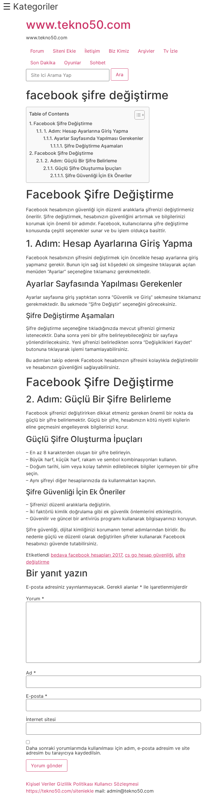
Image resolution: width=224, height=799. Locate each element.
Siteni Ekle (64, 51)
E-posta (36, 696)
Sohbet (98, 62)
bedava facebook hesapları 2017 (86, 555)
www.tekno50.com (78, 24)
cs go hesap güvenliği (149, 555)
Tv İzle (170, 51)
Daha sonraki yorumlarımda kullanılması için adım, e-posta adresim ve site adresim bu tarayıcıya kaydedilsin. (108, 750)
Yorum (35, 598)
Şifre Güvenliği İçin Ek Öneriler (98, 175)
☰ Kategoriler (30, 6)
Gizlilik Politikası (75, 784)
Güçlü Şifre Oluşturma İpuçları (88, 168)
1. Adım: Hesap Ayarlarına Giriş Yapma (86, 131)
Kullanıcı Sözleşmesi (116, 784)
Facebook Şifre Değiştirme (63, 123)
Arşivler (146, 51)
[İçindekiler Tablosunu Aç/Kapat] (136, 115)
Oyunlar (72, 62)
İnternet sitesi (41, 719)
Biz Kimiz (119, 51)
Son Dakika (42, 62)
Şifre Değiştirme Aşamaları (93, 146)
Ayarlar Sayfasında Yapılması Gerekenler (98, 138)
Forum (37, 51)
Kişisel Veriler (40, 784)
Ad (31, 672)
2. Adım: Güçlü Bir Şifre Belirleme (81, 161)
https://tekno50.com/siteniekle (60, 791)
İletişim (92, 51)
